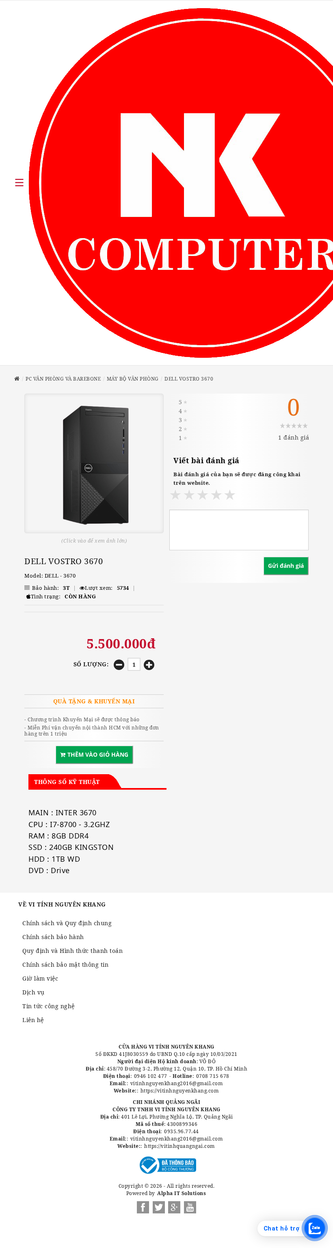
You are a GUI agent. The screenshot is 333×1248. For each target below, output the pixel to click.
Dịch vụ (33, 992)
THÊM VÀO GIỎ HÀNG (97, 754)
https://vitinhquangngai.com (179, 1146)
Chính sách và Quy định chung (67, 923)
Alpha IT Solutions (181, 1193)
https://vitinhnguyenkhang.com (180, 1090)
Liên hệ (33, 1020)
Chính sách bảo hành (53, 937)
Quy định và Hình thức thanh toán (72, 951)
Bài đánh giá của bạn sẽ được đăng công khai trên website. (237, 478)
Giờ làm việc (40, 978)
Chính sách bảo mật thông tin (65, 964)
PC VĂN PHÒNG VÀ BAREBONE (63, 378)
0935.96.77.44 (181, 1131)
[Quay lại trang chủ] (17, 378)
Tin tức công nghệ (48, 1006)
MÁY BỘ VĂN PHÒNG (133, 378)
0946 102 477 (150, 1076)
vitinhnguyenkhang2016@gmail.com (176, 1083)
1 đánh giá (293, 437)
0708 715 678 (212, 1076)
